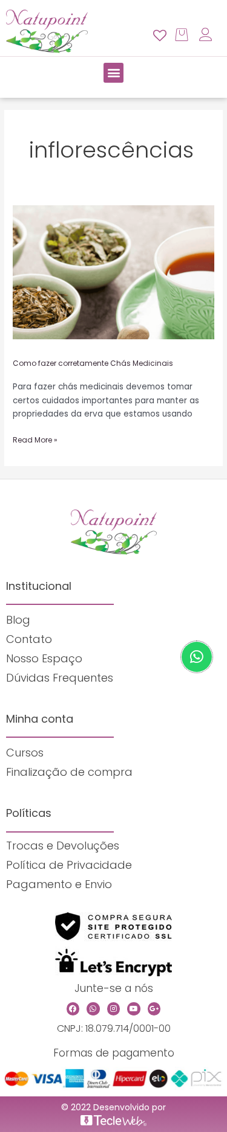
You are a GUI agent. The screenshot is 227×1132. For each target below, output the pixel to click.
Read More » (35, 439)
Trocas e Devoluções (62, 845)
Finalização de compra (69, 771)
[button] (113, 73)
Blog (18, 619)
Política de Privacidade (69, 864)
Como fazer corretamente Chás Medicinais (93, 363)
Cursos (25, 752)
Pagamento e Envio (59, 884)
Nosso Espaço (44, 658)
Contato (29, 639)
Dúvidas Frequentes (59, 677)
